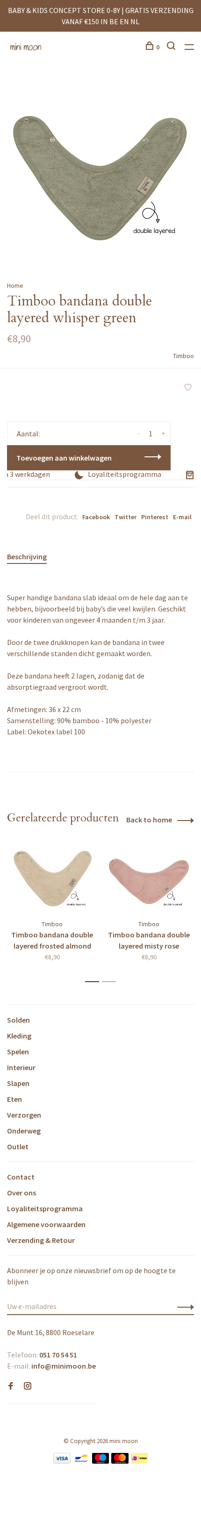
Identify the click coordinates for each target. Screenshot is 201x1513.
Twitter (125, 517)
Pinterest (154, 517)
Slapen (18, 1083)
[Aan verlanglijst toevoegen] (188, 388)
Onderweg (24, 1130)
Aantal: (28, 433)
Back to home (149, 819)
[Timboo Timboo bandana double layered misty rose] (149, 878)
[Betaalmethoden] (62, 1461)
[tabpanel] (100, 171)
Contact (21, 1176)
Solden (18, 1019)
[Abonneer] (183, 1306)
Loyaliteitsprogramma (45, 1208)
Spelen (18, 1051)
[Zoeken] (172, 47)
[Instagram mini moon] (27, 1386)
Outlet (18, 1146)
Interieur (21, 1067)
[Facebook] (10, 1386)
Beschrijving (27, 556)
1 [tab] (95, 982)
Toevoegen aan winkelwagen (64, 457)
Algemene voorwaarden (46, 1224)
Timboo (183, 356)
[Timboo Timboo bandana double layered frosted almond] (52, 878)
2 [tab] (111, 982)
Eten (14, 1099)
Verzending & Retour (41, 1240)
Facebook (96, 517)
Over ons (21, 1192)
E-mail (182, 517)
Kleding (19, 1035)
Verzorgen (24, 1114)
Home (15, 285)
